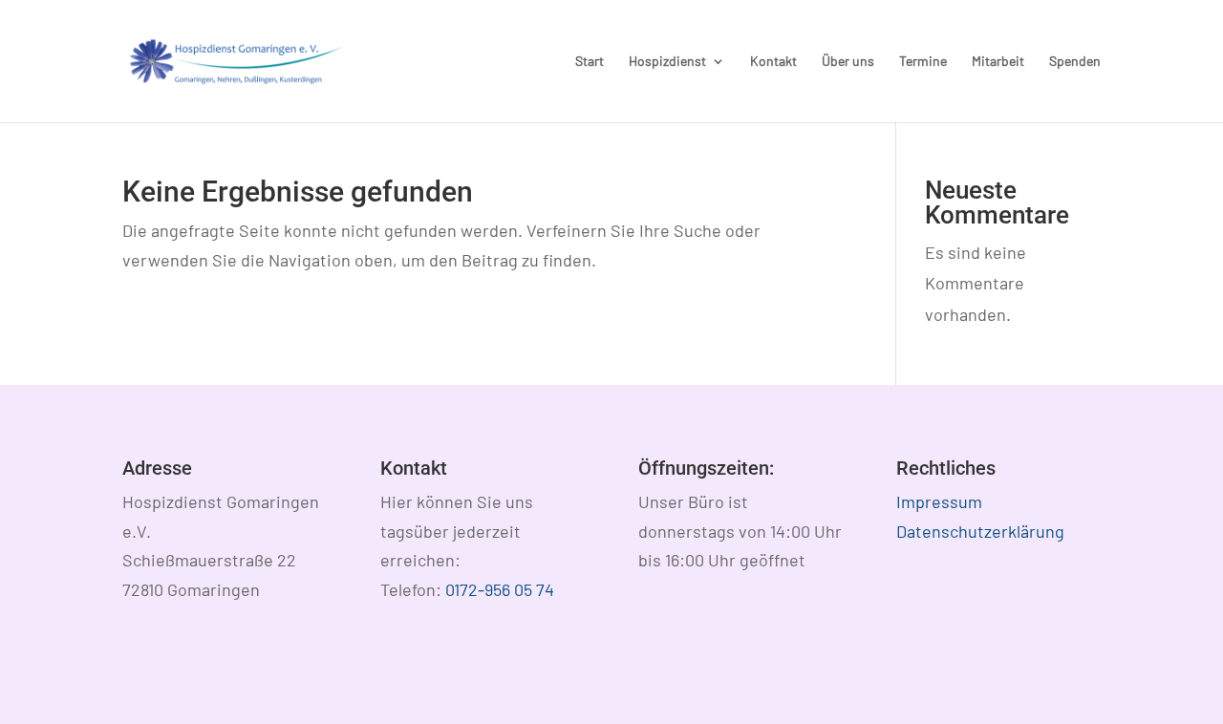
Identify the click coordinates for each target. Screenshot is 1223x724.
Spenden (1075, 61)
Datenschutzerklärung (980, 531)
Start (589, 61)
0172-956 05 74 (499, 589)
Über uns (848, 61)
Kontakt (773, 61)
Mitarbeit (998, 61)
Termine (923, 61)
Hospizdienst (667, 61)
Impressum (939, 501)
